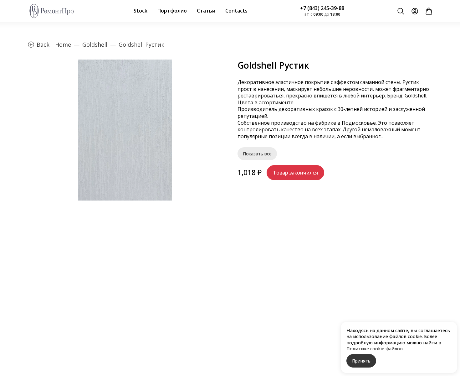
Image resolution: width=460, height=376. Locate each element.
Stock (140, 10)
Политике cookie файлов (374, 349)
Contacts (236, 10)
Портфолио (172, 10)
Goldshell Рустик (141, 44)
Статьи (206, 10)
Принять (361, 361)
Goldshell (94, 44)
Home (63, 44)
